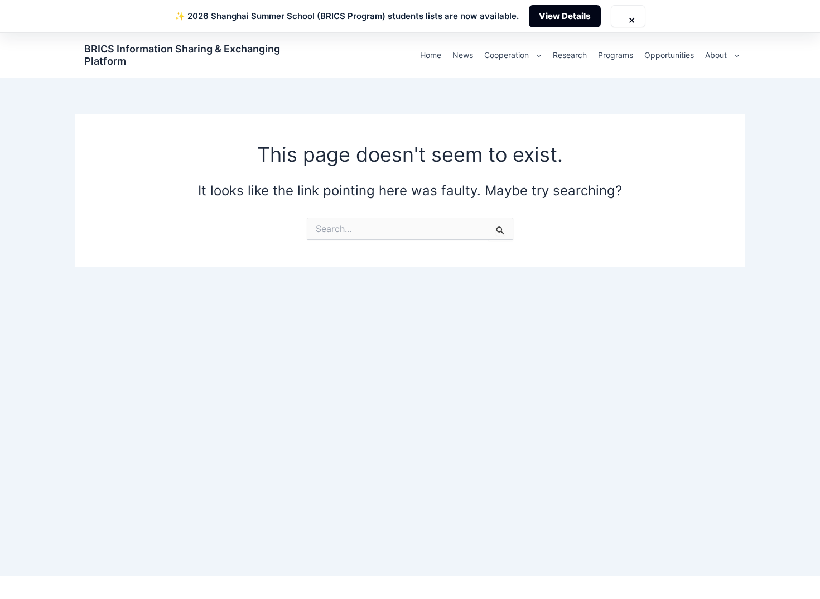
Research (570, 55)
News (462, 55)
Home (430, 55)
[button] (536, 55)
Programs (615, 55)
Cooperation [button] (506, 55)
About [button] (716, 55)
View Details (565, 16)
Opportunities (669, 55)
